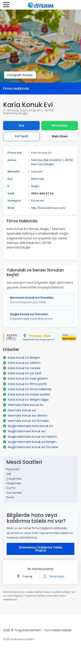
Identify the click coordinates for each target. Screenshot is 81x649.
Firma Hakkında (16, 88)
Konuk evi (37, 201)
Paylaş (27, 576)
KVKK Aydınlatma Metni (18, 639)
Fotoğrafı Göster (20, 75)
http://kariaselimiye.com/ (48, 208)
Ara (21, 125)
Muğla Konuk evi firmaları (31, 316)
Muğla (35, 186)
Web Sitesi (60, 136)
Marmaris (37, 179)
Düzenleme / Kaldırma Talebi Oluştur (41, 548)
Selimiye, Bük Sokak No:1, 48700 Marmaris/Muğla (28, 112)
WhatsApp (60, 125)
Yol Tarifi (21, 136)
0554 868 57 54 (42, 193)
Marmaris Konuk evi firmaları (32, 300)
